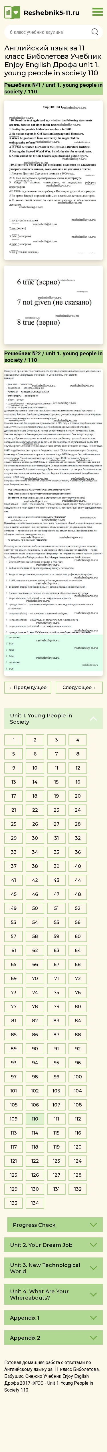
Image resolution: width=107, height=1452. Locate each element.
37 (14, 866)
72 (78, 978)
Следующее (77, 687)
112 (78, 1119)
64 (78, 950)
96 (78, 1063)
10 (35, 768)
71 (56, 978)
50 (35, 908)
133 (13, 1203)
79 (56, 1006)
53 (13, 922)
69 (14, 978)
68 (78, 964)
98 (35, 1077)
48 (78, 894)
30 (35, 838)
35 (56, 852)
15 (56, 782)
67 (56, 964)
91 (56, 1048)
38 (35, 866)
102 (35, 1091)
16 (78, 782)
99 (56, 1077)
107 (56, 1105)
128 (78, 1175)
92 (78, 1048)
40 (78, 866)
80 (78, 1006)
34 (35, 852)
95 (56, 1063)
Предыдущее (30, 687)
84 (78, 1020)
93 (14, 1063)
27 (56, 824)
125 (13, 1175)
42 (35, 880)
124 (78, 1161)
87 (56, 1034)
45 (14, 894)
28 (78, 824)
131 (56, 1189)
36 (78, 852)
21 (13, 810)
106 (35, 1105)
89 (14, 1048)
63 (56, 950)
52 (77, 908)
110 (35, 1119)
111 (56, 1119)
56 (77, 922)
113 (14, 1133)
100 (78, 1077)
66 (35, 964)
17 (13, 796)
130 (35, 1189)
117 (14, 1147)
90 (35, 1048)
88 (78, 1034)
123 (56, 1161)
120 (78, 1147)
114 (35, 1133)
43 (56, 880)
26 (35, 824)
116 (78, 1133)
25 (13, 824)
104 (78, 1091)
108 (78, 1105)
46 (35, 894)
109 (13, 1119)
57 (13, 936)
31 (56, 838)
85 (14, 1034)
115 (56, 1133)
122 (35, 1161)
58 (35, 936)
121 (14, 1161)
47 (56, 894)
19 (56, 796)
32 (78, 838)
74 (35, 992)
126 (35, 1175)
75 (56, 992)
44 (78, 880)
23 (56, 810)
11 (56, 768)
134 (35, 1203)
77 (14, 1006)
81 (13, 1020)
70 (35, 978)
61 (13, 950)
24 (78, 810)
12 (78, 768)
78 (35, 1006)
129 (13, 1189)
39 (56, 866)
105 (13, 1105)
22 (35, 810)
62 (35, 950)
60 (78, 936)
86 (35, 1034)
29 (14, 838)
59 (56, 936)
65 (13, 964)
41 (13, 880)
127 (56, 1175)
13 (13, 782)
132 (78, 1189)
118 (35, 1147)
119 (56, 1147)
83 (56, 1020)
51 (56, 908)
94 (35, 1063)
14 (35, 782)
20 (78, 796)
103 (56, 1091)
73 (14, 992)
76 (78, 992)
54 (35, 922)
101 (13, 1091)
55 (56, 922)
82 (35, 1020)
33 (14, 852)
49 (14, 908)
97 (14, 1077)
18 (35, 796)
